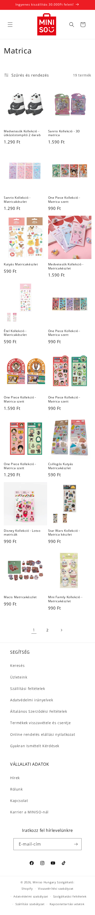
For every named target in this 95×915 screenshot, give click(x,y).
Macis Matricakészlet (20, 597)
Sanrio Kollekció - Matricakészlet (17, 200)
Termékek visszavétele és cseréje (40, 722)
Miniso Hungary (44, 882)
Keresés (17, 665)
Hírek (15, 777)
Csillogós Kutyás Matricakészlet (60, 466)
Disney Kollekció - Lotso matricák (22, 533)
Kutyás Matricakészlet (21, 264)
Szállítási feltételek (27, 688)
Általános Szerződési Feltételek (38, 711)
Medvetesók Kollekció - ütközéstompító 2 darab (22, 133)
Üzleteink (18, 677)
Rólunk (16, 789)
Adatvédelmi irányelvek (31, 700)
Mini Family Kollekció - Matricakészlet (65, 599)
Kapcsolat (19, 800)
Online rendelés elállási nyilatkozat (42, 734)
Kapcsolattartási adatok (67, 904)
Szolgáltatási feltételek (70, 896)
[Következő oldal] (61, 630)
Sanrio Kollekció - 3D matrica (64, 133)
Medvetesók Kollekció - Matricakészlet (66, 266)
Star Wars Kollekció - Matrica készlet (64, 533)
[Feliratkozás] (75, 844)
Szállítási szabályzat (30, 904)
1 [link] (34, 629)
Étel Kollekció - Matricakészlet (15, 333)
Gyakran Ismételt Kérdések (34, 745)
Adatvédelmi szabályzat (30, 896)
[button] (10, 24)
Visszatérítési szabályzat (56, 888)
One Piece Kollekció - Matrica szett (64, 200)
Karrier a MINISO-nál (29, 812)
